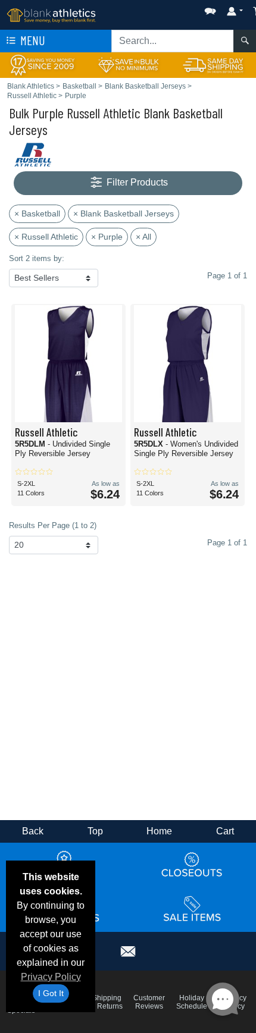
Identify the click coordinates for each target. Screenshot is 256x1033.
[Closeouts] (192, 864)
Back (32, 831)
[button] (174, 8)
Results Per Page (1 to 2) (52, 525)
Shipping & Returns (106, 1002)
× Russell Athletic (46, 236)
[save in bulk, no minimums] (127, 64)
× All (143, 236)
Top (95, 831)
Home (159, 831)
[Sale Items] (192, 908)
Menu (31, 40)
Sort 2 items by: (36, 258)
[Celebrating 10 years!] (42, 64)
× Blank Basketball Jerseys (123, 213)
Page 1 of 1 (227, 542)
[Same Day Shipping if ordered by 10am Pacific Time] (213, 64)
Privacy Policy (51, 977)
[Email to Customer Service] (128, 949)
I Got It (51, 993)
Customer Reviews (149, 1002)
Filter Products (136, 182)
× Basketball (37, 213)
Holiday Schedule (191, 1002)
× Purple (107, 236)
